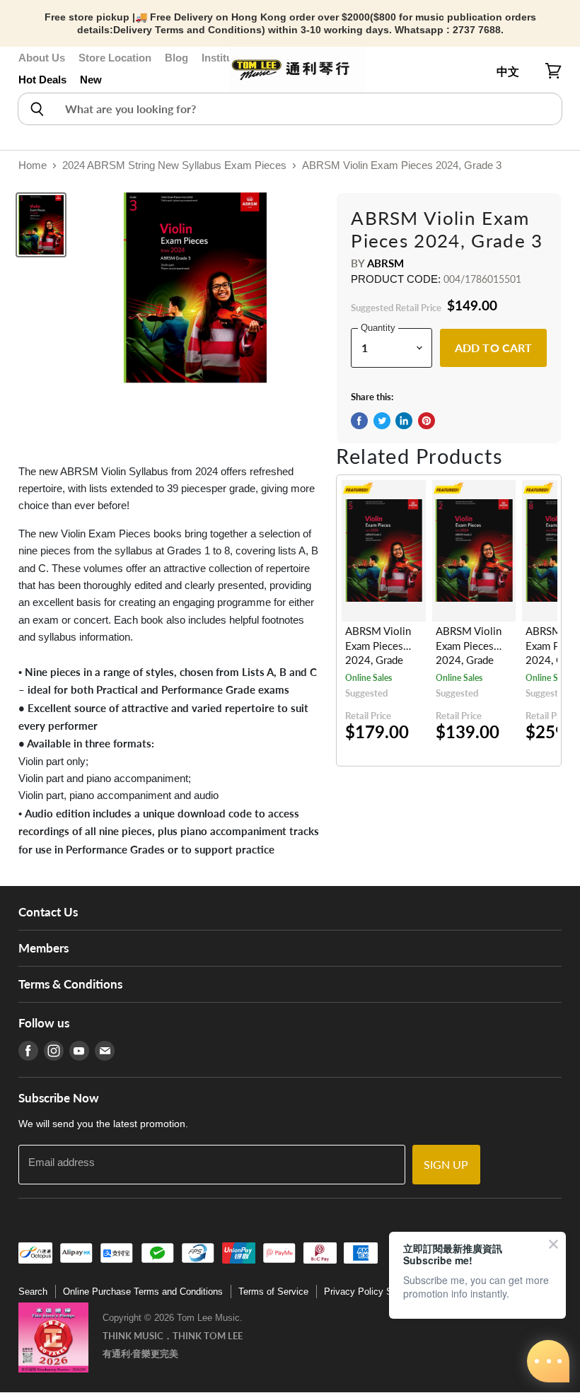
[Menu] (26, 71)
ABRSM (386, 263)
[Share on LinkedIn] (403, 420)
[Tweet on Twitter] (381, 420)
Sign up (446, 1164)
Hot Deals (42, 80)
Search (32, 1291)
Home (32, 165)
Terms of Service (273, 1291)
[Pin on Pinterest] (426, 420)
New (91, 80)
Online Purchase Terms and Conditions (143, 1291)
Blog (176, 58)
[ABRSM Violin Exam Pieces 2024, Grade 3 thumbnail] (41, 225)
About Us (41, 58)
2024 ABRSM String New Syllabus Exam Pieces (174, 165)
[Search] (36, 109)
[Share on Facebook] (359, 420)
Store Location (115, 58)
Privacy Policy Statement (376, 1291)
